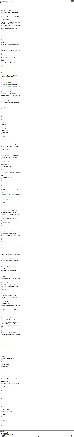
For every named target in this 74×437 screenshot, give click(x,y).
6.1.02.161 (3, 358)
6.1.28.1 (4, 189)
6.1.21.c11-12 (4, 88)
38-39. (1, 44)
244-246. (2, 295)
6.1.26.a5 (4, 22)
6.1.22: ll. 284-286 (5, 55)
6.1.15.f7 (3, 332)
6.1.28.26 (4, 235)
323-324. (2, 404)
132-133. (2, 155)
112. (1, 124)
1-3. (1, 5)
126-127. (2, 146)
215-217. (2, 260)
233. (1, 284)
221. (1, 268)
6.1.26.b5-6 (4, 194)
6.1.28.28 (8, 247)
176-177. (2, 212)
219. (1, 264)
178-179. (2, 214)
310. (1, 383)
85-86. (1, 91)
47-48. (1, 55)
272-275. (2, 325)
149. (1, 177)
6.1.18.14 (4, 199)
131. (1, 153)
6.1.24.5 (8, 161)
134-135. (2, 157)
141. (1, 166)
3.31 (3, 84)
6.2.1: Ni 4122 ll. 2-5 (7, 22)
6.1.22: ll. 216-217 (5, 37)
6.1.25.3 (4, 136)
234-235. (2, 286)
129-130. (2, 151)
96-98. (1, 102)
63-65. (1, 72)
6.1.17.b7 (4, 146)
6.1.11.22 (4, 157)
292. (1, 356)
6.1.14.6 (4, 325)
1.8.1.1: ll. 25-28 (7, 5)
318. (1, 396)
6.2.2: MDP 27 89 (4, 383)
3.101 (3, 222)
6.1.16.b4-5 (6, 25)
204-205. (2, 247)
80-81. (1, 86)
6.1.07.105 (3, 396)
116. (1, 130)
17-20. (1, 22)
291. (1, 354)
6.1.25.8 (6, 358)
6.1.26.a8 (4, 260)
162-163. (2, 194)
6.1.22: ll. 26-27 (9, 25)
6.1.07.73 (4, 231)
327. (1, 409)
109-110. (2, 119)
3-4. (1, 423)
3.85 (3, 155)
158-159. (2, 189)
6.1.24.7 (6, 199)
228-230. (2, 278)
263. (1, 317)
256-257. (2, 309)
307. (1, 378)
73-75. (1, 78)
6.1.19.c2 (4, 62)
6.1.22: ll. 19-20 (5, 247)
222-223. (2, 270)
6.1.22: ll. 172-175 (9, 325)
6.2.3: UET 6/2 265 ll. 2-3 (9, 55)
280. (1, 334)
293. (1, 358)
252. (1, 303)
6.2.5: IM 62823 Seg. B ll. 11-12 (11, 86)
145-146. (2, 172)
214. (1, 258)
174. (1, 208)
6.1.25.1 (12, 325)
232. (1, 282)
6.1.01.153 (4, 25)
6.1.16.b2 (4, 28)
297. (1, 364)
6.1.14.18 (3, 208)
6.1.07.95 (4, 305)
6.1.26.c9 (4, 309)
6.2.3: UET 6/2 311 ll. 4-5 (11, 247)
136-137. (2, 159)
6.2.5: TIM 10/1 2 (4, 5)
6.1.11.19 (4, 161)
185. (1, 222)
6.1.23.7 (12, 25)
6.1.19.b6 (6, 161)
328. (1, 411)
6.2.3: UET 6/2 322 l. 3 (8, 383)
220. (1, 266)
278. (1, 330)
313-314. (2, 388)
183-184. (2, 220)
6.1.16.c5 (6, 325)
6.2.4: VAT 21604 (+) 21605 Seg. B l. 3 (6, 210)
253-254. (2, 305)
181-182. (2, 218)
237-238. (2, 289)
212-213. (2, 256)
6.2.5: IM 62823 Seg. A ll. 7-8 (15, 55)
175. (1, 210)
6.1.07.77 (4, 388)
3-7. (1, 416)
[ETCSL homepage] (72, 1)
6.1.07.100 (3, 80)
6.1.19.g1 (3, 258)
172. (1, 204)
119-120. (2, 136)
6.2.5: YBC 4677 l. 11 (5, 57)
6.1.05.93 (4, 214)
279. (1, 332)
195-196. (2, 235)
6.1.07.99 (4, 404)
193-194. (2, 233)
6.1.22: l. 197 (4, 151)
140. (1, 164)
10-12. (1, 16)
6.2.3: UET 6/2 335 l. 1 (4, 93)
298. (1, 366)
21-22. (1, 25)
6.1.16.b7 (4, 16)
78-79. (1, 84)
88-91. (1, 95)
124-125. (2, 144)
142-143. (2, 168)
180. (1, 216)
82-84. (1, 88)
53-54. (1, 62)
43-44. (1, 50)
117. (1, 132)
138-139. (2, 161)
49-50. (1, 57)
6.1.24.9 (6, 62)
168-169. (2, 199)
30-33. (1, 37)
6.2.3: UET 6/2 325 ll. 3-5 (5, 86)
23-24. (1, 28)
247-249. (2, 297)
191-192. (2, 231)
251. (1, 301)
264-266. (2, 319)
